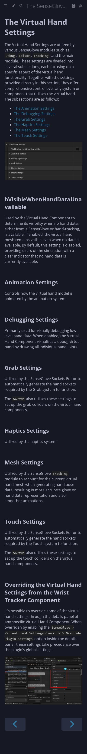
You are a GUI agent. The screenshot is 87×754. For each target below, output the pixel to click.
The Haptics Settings (32, 124)
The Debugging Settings (34, 113)
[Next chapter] (71, 724)
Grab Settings (23, 367)
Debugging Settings (31, 319)
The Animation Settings (34, 108)
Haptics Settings (27, 430)
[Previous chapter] (15, 724)
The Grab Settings (29, 119)
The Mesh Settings (30, 130)
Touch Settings (25, 521)
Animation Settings (31, 282)
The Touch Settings (30, 135)
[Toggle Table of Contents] (5, 6)
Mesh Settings (24, 462)
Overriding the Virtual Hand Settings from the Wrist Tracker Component (43, 592)
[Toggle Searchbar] (21, 6)
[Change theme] (13, 6)
